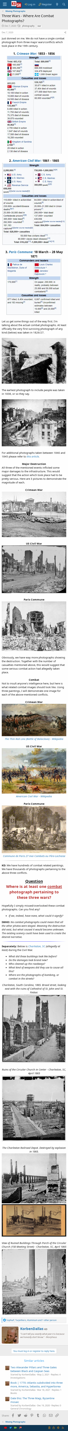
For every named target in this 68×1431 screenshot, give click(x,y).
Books (13, 1393)
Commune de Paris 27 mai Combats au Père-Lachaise (34, 856)
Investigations (17, 1377)
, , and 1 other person (31, 1320)
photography (28, 25)
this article (33, 456)
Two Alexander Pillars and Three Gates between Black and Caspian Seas (33, 1369)
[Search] (64, 4)
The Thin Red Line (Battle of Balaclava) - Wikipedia (34, 739)
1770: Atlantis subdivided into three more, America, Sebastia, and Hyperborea (36, 1384)
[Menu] (5, 4)
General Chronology (20, 1408)
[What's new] (57, 4)
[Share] (65, 33)
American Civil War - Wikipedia (34, 796)
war (39, 25)
